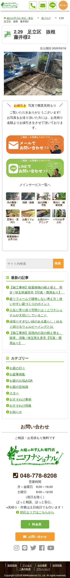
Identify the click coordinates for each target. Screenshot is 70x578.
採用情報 (57, 565)
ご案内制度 (25, 568)
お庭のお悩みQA (21, 380)
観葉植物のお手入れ (13, 234)
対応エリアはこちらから (37, 512)
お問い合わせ (37, 536)
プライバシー (43, 568)
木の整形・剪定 (13, 199)
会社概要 (42, 565)
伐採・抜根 (28, 199)
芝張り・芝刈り (13, 217)
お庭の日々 (17, 368)
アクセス (27, 565)
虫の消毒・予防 (43, 199)
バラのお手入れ (59, 217)
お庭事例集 (17, 374)
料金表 (36, 524)
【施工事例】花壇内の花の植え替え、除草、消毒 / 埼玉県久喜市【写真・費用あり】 (36, 337)
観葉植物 (12, 565)
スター (14, 393)
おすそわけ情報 (20, 405)
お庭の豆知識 (19, 386)
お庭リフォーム (28, 217)
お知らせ (16, 412)
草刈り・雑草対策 (59, 199)
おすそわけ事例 (20, 399)
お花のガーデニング (43, 217)
